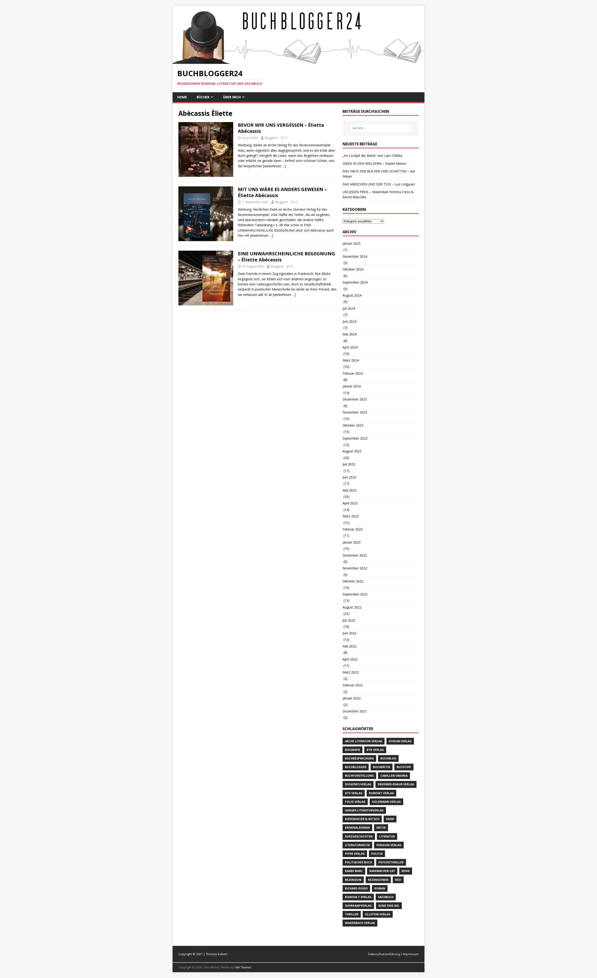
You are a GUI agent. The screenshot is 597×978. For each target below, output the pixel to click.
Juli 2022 (349, 620)
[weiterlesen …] (274, 166)
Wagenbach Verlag (360, 923)
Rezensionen (378, 880)
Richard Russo (356, 888)
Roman (379, 888)
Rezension (353, 880)
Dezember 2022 (355, 555)
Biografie (352, 750)
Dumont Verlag (381, 793)
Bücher (203, 97)
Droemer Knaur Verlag (396, 784)
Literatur (387, 836)
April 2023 (350, 503)
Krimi (390, 819)
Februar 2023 (353, 529)
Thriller (351, 914)
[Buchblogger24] (298, 61)
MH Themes (243, 967)
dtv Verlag (353, 793)
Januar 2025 (352, 243)
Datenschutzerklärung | (385, 954)
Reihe (406, 871)
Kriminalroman (357, 828)
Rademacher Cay (382, 871)
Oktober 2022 (353, 581)
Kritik (381, 828)
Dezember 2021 (355, 711)
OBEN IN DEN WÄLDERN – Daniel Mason (374, 163)
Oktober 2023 (353, 425)
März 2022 (351, 672)
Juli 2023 (349, 464)
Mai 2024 (350, 334)
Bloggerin (271, 138)
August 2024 (352, 295)
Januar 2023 (352, 542)
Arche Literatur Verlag (363, 741)
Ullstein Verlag (377, 914)
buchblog (388, 758)
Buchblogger (355, 767)
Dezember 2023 (355, 399)
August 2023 (352, 451)
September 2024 (355, 282)
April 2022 (350, 659)
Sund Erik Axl (388, 906)
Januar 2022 (352, 698)
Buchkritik (381, 767)
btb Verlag (375, 750)
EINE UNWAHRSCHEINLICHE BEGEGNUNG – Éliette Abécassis (286, 256)
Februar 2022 (353, 685)
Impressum (411, 954)
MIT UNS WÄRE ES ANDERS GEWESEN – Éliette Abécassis (282, 192)
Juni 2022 (349, 633)
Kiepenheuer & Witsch (362, 819)
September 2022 (355, 594)
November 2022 (355, 568)
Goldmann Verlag (386, 802)
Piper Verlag (355, 854)
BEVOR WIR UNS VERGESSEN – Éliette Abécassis (281, 128)
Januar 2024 (352, 386)
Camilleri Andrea (394, 776)
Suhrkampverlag (358, 906)
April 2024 (350, 347)
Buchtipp (404, 767)
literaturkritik (357, 845)
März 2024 (351, 360)
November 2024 (355, 256)
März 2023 (351, 516)
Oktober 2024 (353, 269)
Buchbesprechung (359, 758)
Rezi (398, 880)
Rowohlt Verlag (358, 897)
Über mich (232, 97)
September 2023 (355, 438)
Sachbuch (385, 897)
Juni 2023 (349, 477)
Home (182, 97)
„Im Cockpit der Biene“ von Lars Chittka (372, 155)
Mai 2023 (350, 490)
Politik (377, 854)
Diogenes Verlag (358, 784)
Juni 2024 (349, 321)
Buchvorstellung (359, 776)
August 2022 (352, 607)
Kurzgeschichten (359, 836)
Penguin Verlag (388, 845)
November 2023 (355, 412)
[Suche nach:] (380, 128)
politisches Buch (358, 862)
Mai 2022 (350, 646)
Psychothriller (391, 862)
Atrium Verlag (400, 741)
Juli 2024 (349, 308)
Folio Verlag (355, 802)
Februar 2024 (353, 373)
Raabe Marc (354, 871)
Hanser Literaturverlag (364, 810)
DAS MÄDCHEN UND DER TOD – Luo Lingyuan (379, 184)
